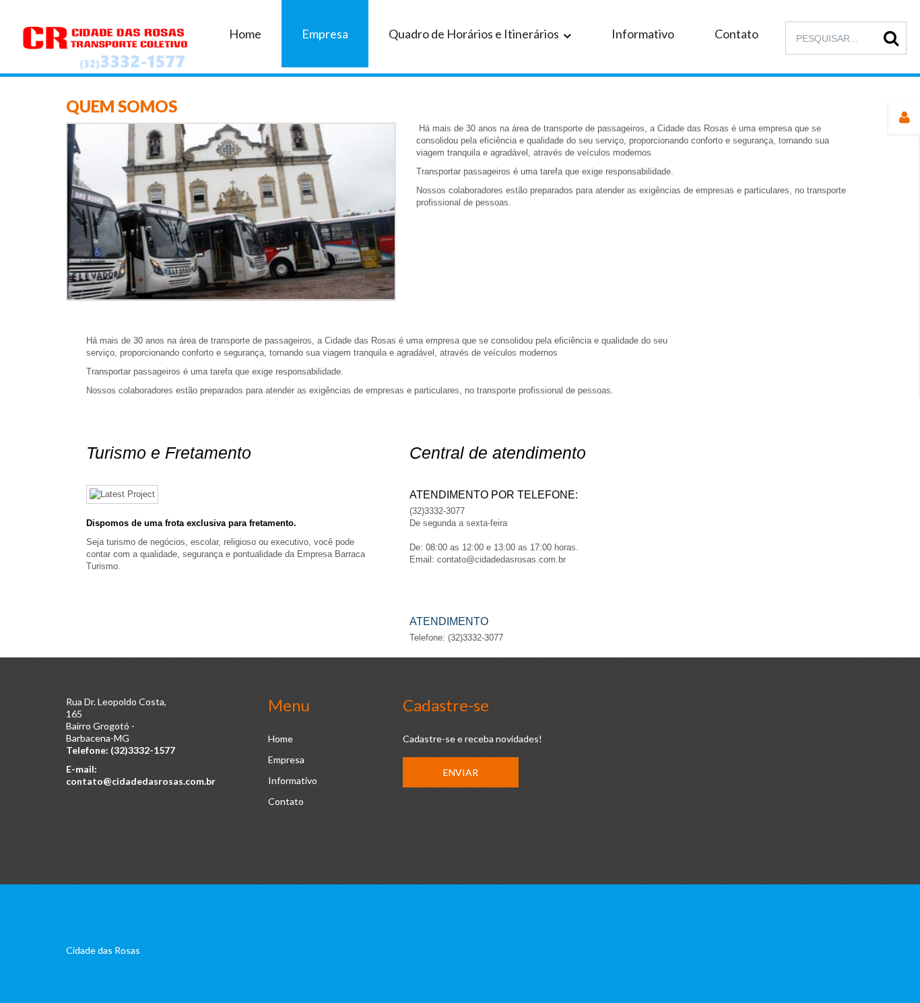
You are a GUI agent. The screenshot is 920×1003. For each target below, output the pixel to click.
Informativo (292, 780)
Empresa (286, 759)
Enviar (460, 772)
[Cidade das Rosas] (104, 45)
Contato (286, 801)
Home (280, 738)
